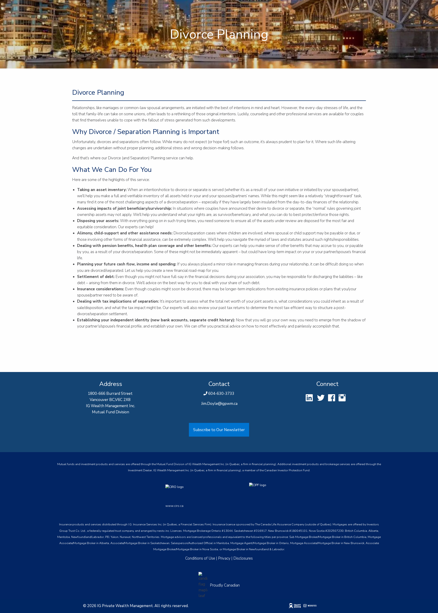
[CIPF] (261, 491)
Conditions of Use (200, 558)
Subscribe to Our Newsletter (219, 429)
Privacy (224, 558)
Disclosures (243, 558)
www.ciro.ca (174, 506)
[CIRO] (192, 491)
